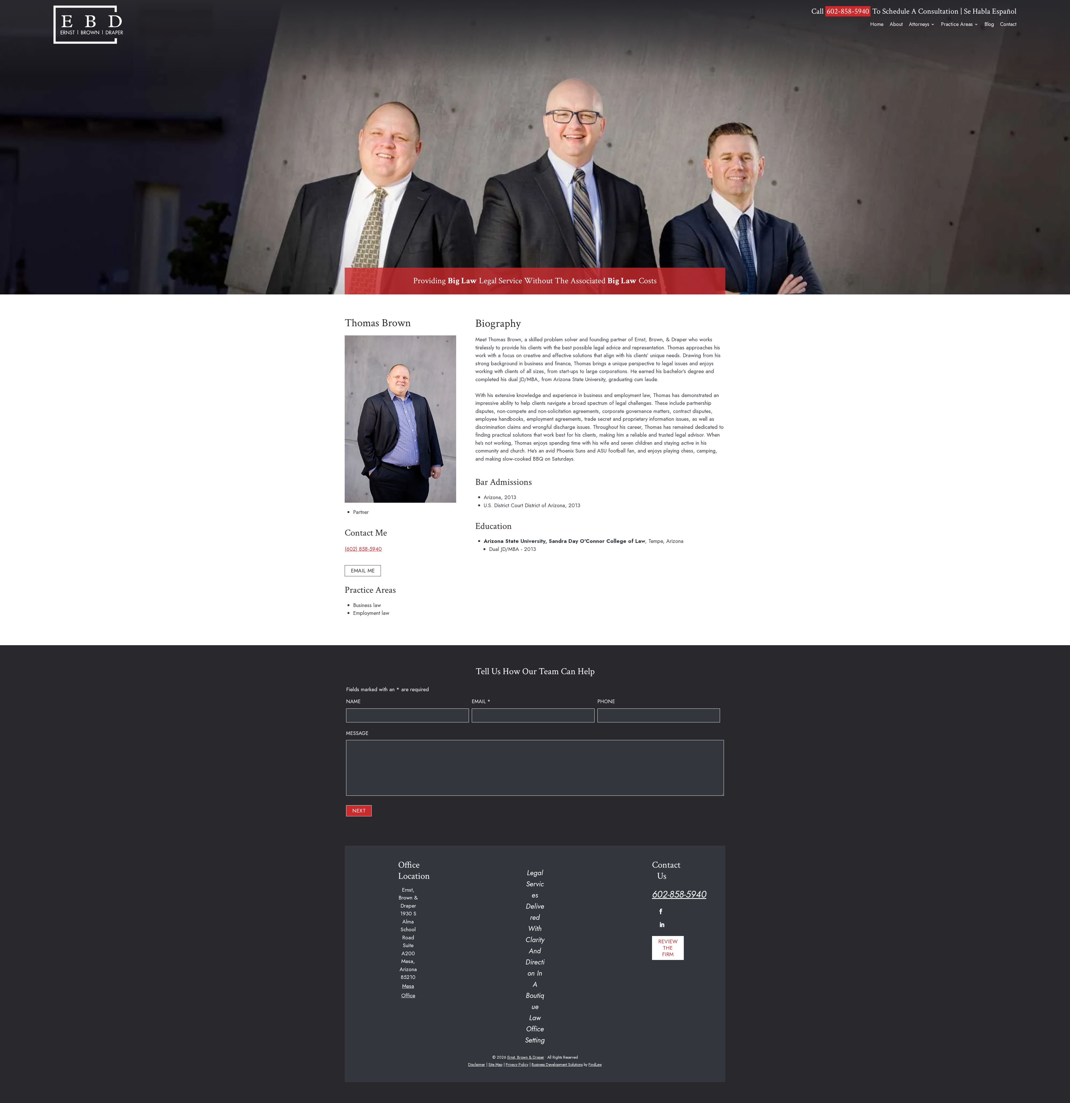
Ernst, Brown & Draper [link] (525, 1057)
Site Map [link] (495, 1064)
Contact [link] (1008, 24)
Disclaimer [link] (476, 1064)
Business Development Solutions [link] (557, 1064)
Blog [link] (989, 24)
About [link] (896, 24)
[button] (660, 911)
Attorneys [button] (919, 24)
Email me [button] (363, 570)
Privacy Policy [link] (517, 1064)
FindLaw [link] (595, 1064)
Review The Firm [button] (668, 948)
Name (353, 701)
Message (357, 733)
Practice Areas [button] (957, 24)
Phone (606, 701)
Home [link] (877, 24)
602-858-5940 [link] (848, 11)
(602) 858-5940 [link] (363, 549)
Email (481, 701)
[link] (88, 25)
